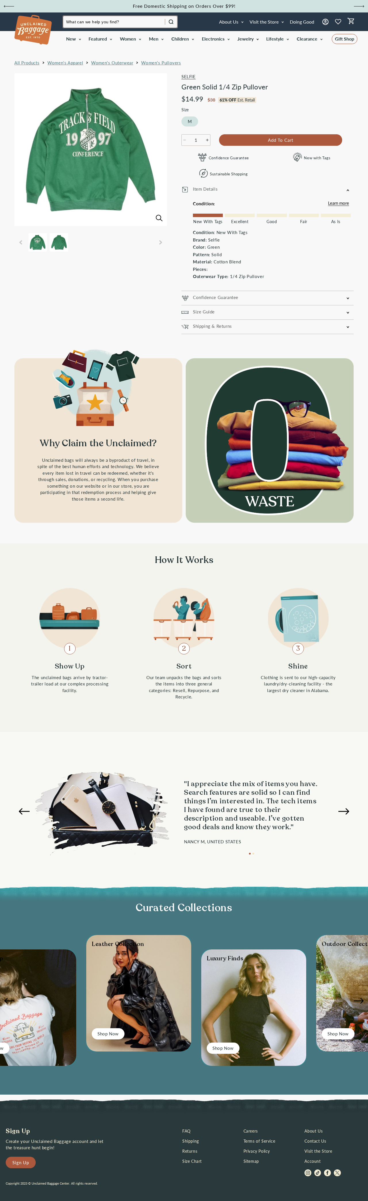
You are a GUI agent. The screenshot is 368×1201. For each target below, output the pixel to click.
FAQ (186, 1131)
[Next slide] (359, 6)
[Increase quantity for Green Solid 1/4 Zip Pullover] (207, 140)
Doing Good (302, 21)
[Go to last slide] (9, 6)
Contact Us (315, 1141)
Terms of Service (259, 1141)
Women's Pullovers (161, 62)
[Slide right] (160, 242)
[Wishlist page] (338, 22)
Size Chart (192, 1161)
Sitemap (251, 1161)
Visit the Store (318, 1151)
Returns (189, 1151)
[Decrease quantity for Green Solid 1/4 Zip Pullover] (184, 140)
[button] (73, 39)
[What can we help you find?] (171, 22)
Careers (251, 1131)
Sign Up (20, 1162)
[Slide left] (20, 242)
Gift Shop (344, 38)
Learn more (338, 203)
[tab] (250, 854)
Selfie (188, 76)
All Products (26, 62)
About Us (313, 1131)
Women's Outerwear (112, 62)
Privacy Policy (257, 1151)
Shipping (190, 1141)
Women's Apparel (65, 62)
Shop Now (108, 1033)
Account (312, 1161)
